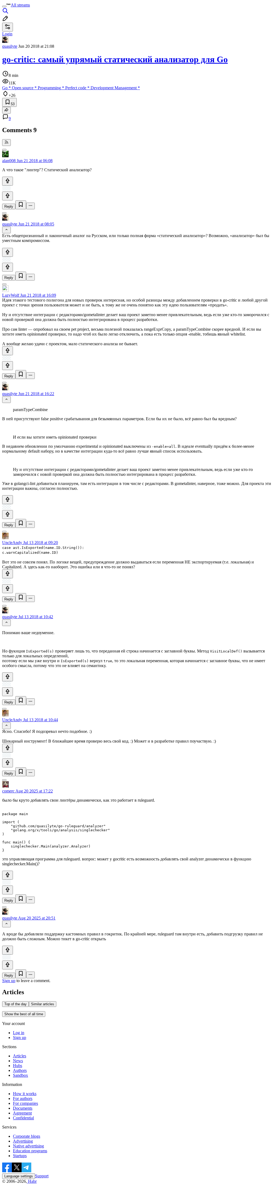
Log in (18, 1032)
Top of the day (15, 1004)
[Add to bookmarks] (20, 204)
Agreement (22, 1113)
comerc (8, 791)
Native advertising (28, 1146)
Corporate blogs (26, 1136)
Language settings (18, 1176)
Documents (22, 1108)
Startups (20, 1155)
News (18, 1060)
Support (42, 1176)
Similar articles (42, 1004)
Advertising (23, 1141)
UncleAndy (12, 542)
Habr (32, 1181)
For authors (22, 1098)
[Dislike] (7, 196)
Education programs (30, 1151)
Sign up (8, 980)
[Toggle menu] (4, 6)
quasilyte (9, 46)
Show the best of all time (23, 1014)
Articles (19, 1056)
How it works (24, 1093)
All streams (20, 5)
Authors (20, 1070)
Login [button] (7, 34)
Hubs (17, 1065)
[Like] (7, 181)
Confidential (23, 1118)
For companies (25, 1103)
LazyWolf (10, 295)
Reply (8, 206)
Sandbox (20, 1075)
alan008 (9, 160)
